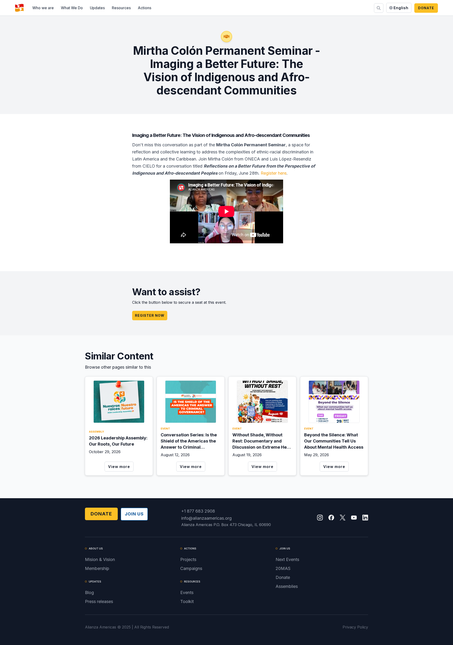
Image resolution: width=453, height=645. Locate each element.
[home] (19, 8)
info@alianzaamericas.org (206, 518)
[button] (43, 8)
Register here (273, 173)
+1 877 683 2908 (198, 511)
